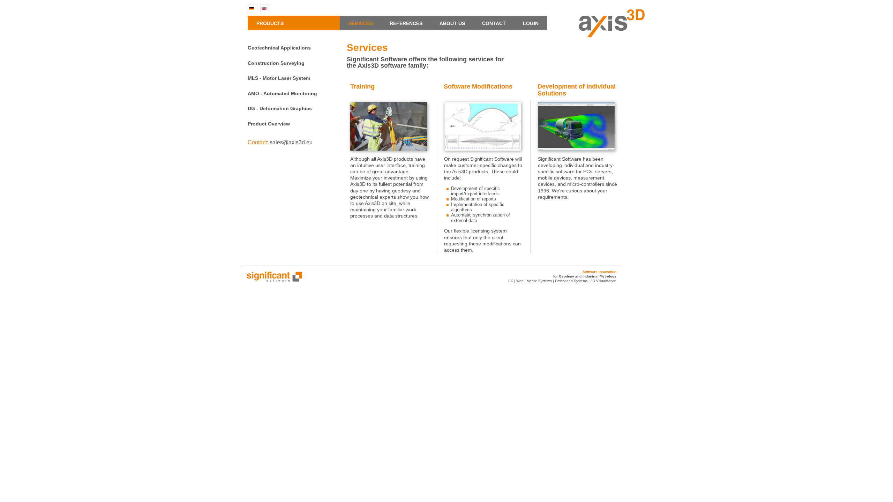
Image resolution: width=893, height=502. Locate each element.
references (409, 23)
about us (456, 23)
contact (497, 23)
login (531, 23)
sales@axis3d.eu (291, 142)
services (364, 23)
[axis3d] (612, 35)
